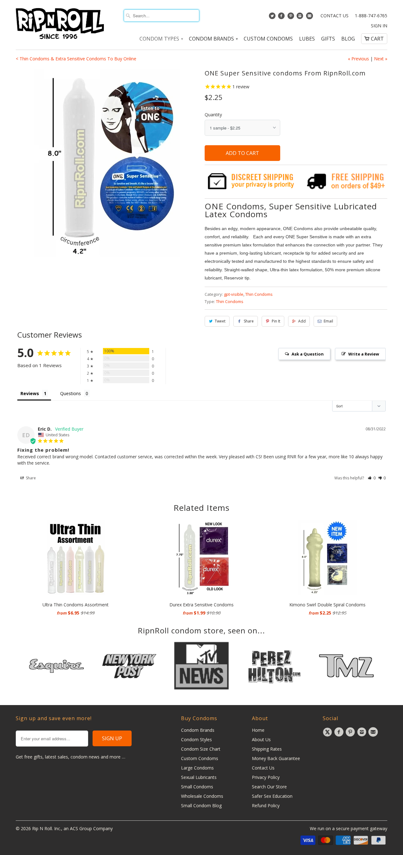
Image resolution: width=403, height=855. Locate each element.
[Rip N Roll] (60, 24)
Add (302, 321)
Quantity (213, 115)
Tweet (220, 321)
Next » (380, 59)
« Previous (358, 59)
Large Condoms (197, 768)
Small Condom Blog (201, 805)
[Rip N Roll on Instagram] (301, 17)
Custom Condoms (268, 39)
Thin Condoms (259, 294)
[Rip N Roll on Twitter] (273, 17)
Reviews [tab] (29, 393)
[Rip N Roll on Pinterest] (291, 17)
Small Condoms (197, 787)
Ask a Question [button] (308, 354)
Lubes (307, 39)
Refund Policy (266, 805)
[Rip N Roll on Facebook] (282, 17)
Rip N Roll (42, 828)
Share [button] (30, 478)
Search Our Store (269, 787)
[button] (371, 478)
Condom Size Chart (200, 749)
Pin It (276, 321)
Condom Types (161, 39)
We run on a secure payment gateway (348, 828)
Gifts (328, 39)
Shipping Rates (267, 749)
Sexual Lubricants (199, 777)
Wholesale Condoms (202, 796)
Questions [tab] (70, 393)
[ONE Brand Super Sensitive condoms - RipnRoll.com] (107, 163)
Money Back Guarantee (276, 758)
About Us (261, 739)
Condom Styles (196, 739)
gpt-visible (233, 294)
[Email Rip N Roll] (310, 17)
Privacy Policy (266, 777)
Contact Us (335, 16)
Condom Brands (213, 39)
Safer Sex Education (272, 796)
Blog (348, 39)
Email (328, 321)
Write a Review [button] (363, 354)
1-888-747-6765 (371, 16)
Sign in (379, 26)
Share (249, 321)
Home (258, 730)
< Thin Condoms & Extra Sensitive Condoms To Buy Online (76, 59)
